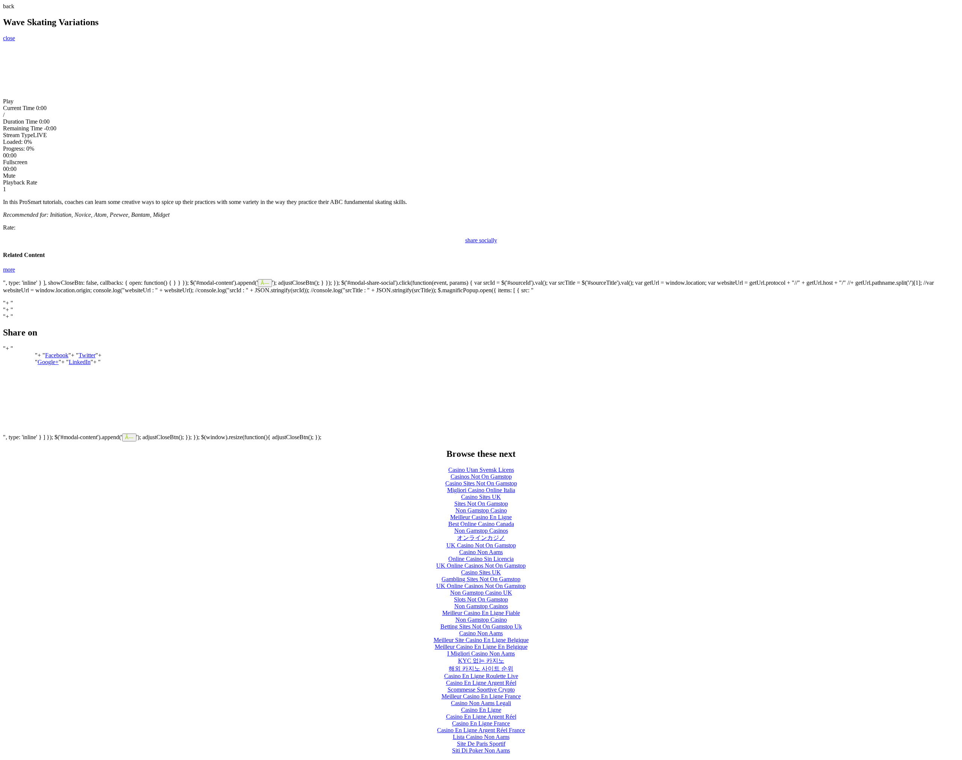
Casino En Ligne (481, 710)
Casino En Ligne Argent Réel (481, 683)
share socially (481, 240)
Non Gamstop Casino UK (481, 592)
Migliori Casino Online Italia (481, 490)
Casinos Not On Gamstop (481, 476)
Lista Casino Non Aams (481, 737)
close (9, 38)
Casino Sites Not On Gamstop (481, 483)
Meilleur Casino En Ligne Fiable (481, 613)
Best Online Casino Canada (481, 524)
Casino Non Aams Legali (481, 703)
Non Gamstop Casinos (481, 530)
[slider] (481, 149)
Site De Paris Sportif (481, 743)
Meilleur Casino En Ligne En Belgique (481, 647)
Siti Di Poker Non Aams (481, 750)
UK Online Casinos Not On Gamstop (481, 565)
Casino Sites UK (481, 497)
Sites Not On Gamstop (481, 503)
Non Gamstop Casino (481, 510)
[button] (481, 101)
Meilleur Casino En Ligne (481, 517)
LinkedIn (80, 362)
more (9, 269)
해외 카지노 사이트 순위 (481, 668)
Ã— (265, 283)
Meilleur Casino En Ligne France (481, 696)
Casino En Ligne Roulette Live (481, 676)
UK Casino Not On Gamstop (481, 545)
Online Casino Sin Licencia (481, 559)
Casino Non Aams (481, 552)
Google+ (48, 362)
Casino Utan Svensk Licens (481, 470)
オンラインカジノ (481, 538)
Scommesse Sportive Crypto (481, 689)
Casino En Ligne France (481, 723)
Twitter (87, 355)
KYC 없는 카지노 (481, 660)
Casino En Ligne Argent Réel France (481, 730)
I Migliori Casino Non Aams (481, 653)
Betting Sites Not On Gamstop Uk (481, 626)
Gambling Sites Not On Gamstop (481, 579)
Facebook (56, 355)
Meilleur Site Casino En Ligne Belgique (481, 640)
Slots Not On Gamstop (481, 599)
